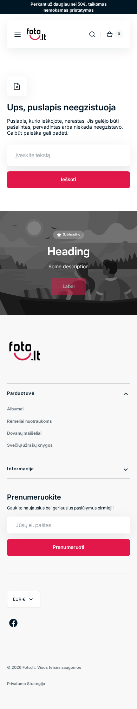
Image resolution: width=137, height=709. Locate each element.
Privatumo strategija (26, 683)
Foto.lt (28, 667)
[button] (17, 34)
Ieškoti (68, 179)
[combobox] (68, 155)
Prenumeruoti (68, 547)
